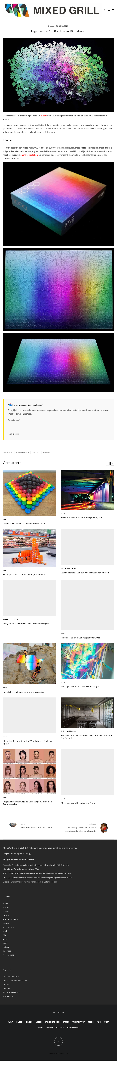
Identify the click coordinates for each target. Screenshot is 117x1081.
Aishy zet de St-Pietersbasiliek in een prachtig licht (26, 623)
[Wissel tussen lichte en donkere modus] (104, 10)
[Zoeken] (109, 10)
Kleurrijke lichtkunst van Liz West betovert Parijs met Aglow (28, 742)
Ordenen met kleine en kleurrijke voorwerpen (24, 523)
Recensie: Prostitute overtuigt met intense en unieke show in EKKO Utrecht (36, 865)
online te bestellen (29, 155)
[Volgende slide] (112, 463)
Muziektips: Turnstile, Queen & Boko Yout (21, 869)
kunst (5, 519)
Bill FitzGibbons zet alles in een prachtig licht (82, 517)
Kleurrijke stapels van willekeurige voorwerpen (25, 574)
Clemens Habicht (23, 452)
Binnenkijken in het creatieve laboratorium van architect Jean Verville (87, 736)
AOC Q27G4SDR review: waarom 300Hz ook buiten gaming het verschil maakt (37, 877)
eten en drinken (10, 919)
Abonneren (14, 434)
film (4, 935)
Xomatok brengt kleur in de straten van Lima (24, 692)
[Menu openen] (113, 10)
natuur (6, 947)
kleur (36, 452)
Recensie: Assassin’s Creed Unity (36, 826)
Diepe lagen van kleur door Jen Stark (78, 803)
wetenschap (8, 955)
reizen (73, 568)
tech (5, 943)
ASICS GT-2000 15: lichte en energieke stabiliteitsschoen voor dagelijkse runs (37, 873)
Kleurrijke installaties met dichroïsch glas (80, 686)
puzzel (44, 115)
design (52, 26)
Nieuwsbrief (8, 996)
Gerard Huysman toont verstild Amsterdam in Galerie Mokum (30, 881)
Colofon (6, 984)
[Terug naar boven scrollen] (58, 1041)
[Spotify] (63, 1012)
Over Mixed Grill (11, 976)
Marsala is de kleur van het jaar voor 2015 (80, 637)
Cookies (6, 988)
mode (5, 931)
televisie (7, 951)
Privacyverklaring (11, 992)
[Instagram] (54, 1012)
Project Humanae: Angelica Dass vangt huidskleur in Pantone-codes (27, 802)
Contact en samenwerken (15, 980)
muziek (6, 907)
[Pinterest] (58, 1012)
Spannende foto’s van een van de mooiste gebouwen (85, 572)
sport (5, 939)
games (6, 923)
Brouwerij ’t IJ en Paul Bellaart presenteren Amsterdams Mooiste (80, 827)
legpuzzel (47, 452)
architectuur (65, 568)
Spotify (28, 853)
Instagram (17, 853)
